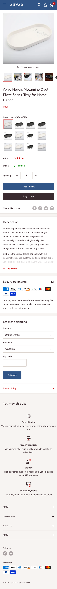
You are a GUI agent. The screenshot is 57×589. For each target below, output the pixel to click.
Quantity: (7, 175)
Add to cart (29, 186)
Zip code (7, 356)
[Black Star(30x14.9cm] (19, 124)
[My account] (45, 5)
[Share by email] (52, 208)
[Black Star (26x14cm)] (8, 135)
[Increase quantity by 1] (36, 175)
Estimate (12, 375)
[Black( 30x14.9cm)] (30, 135)
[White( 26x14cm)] (19, 135)
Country (7, 328)
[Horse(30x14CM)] (8, 124)
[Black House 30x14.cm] (30, 124)
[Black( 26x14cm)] (30, 147)
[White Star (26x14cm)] (19, 147)
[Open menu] (4, 5)
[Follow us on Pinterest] (5, 553)
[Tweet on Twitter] (46, 208)
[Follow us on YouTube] (11, 553)
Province (7, 342)
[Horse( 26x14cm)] (42, 147)
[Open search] (39, 5)
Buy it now (28, 196)
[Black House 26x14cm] (42, 124)
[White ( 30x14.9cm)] (42, 135)
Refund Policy (9, 388)
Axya (5, 107)
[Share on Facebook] (34, 208)
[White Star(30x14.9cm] (8, 147)
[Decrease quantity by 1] (17, 175)
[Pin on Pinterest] (40, 208)
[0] (51, 5)
